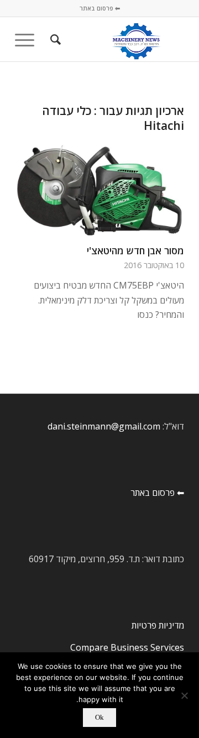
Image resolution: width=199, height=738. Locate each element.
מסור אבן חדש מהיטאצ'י (135, 250)
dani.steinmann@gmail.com (104, 426)
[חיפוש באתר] (53, 39)
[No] (185, 695)
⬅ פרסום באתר (100, 8)
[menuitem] (53, 39)
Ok (99, 717)
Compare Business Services (127, 647)
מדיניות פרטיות (158, 625)
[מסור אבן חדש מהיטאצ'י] (99, 189)
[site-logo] (116, 39)
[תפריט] (28, 39)
